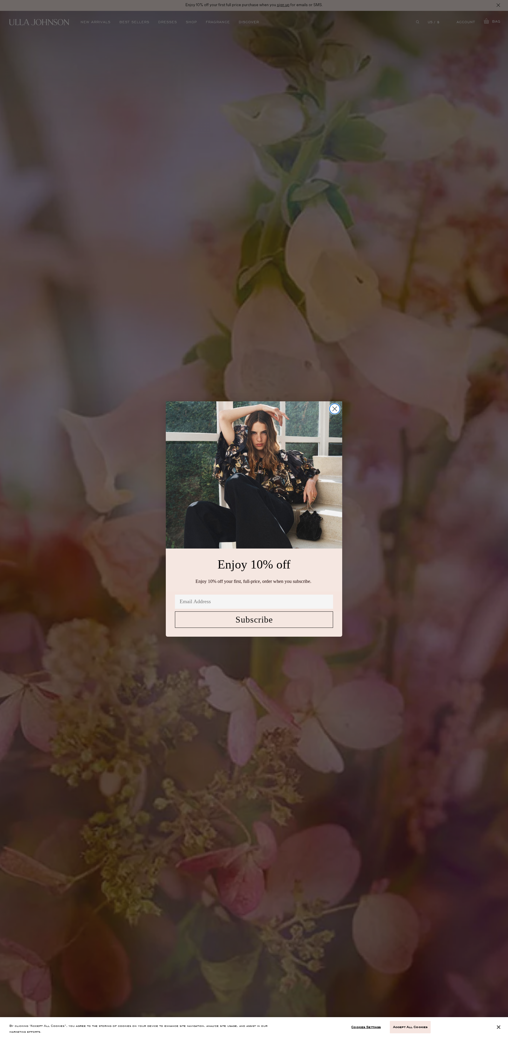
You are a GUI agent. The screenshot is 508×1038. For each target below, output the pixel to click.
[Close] (498, 1027)
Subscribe (254, 619)
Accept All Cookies (410, 1027)
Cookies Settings (366, 1027)
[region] (254, 1027)
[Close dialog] (335, 409)
